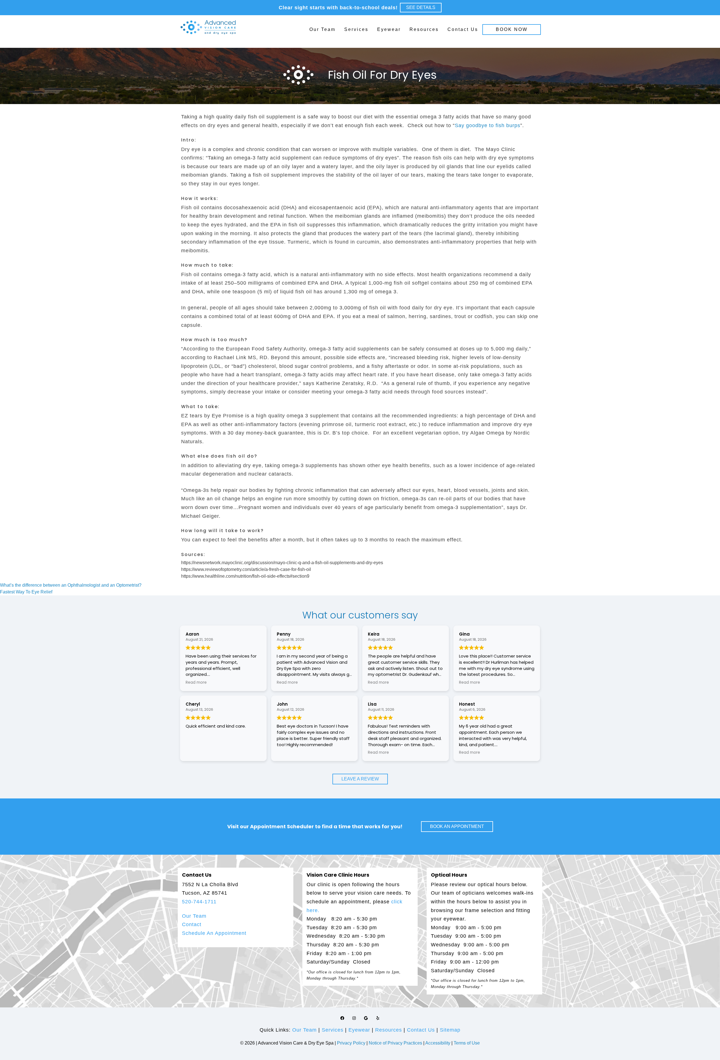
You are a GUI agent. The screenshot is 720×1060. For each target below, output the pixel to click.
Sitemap (450, 1030)
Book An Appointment (457, 826)
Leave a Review (360, 779)
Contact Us (462, 29)
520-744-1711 (199, 901)
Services (356, 29)
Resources (424, 29)
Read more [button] (196, 682)
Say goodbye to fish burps (487, 125)
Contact (191, 924)
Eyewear (389, 29)
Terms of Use (467, 1043)
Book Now (512, 29)
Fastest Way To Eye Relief (26, 591)
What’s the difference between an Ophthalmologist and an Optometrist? (70, 585)
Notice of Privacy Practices (395, 1043)
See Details (420, 7)
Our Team (322, 29)
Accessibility (437, 1043)
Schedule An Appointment (214, 933)
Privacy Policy (351, 1043)
